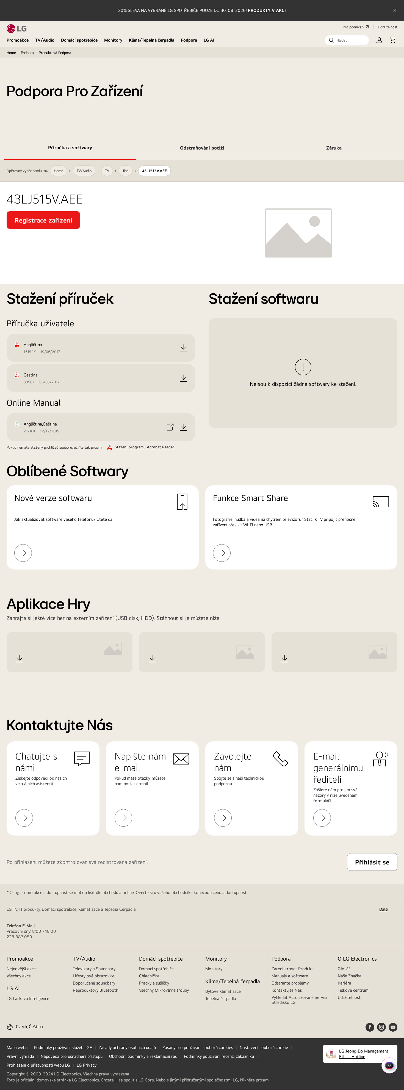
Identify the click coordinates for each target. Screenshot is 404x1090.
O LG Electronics (357, 958)
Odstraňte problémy (290, 983)
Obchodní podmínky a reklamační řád (143, 1056)
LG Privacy (86, 1065)
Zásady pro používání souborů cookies (197, 1047)
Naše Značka (349, 975)
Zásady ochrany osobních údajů (127, 1047)
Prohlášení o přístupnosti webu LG (38, 1065)
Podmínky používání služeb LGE (63, 1047)
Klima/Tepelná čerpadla (151, 40)
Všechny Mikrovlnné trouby (164, 990)
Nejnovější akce (21, 968)
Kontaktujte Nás (287, 990)
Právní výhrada (20, 1056)
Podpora (189, 40)
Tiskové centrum (353, 990)
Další (383, 909)
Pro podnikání (353, 27)
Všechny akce (19, 975)
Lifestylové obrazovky (93, 975)
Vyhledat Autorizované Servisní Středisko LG (301, 1000)
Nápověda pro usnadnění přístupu (72, 1056)
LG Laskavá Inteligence (28, 998)
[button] (347, 40)
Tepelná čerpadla (220, 998)
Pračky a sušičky (154, 983)
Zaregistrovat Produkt (292, 968)
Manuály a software (290, 975)
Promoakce (18, 40)
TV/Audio (44, 40)
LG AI (209, 40)
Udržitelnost (349, 997)
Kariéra (344, 983)
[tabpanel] (202, 425)
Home (11, 52)
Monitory (113, 40)
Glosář (344, 968)
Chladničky (149, 975)
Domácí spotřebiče (79, 40)
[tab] (70, 149)
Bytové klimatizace (223, 991)
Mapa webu (17, 1047)
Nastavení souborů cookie (264, 1047)
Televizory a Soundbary (94, 968)
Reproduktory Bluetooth (95, 990)
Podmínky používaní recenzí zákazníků (219, 1056)
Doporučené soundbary (94, 983)
